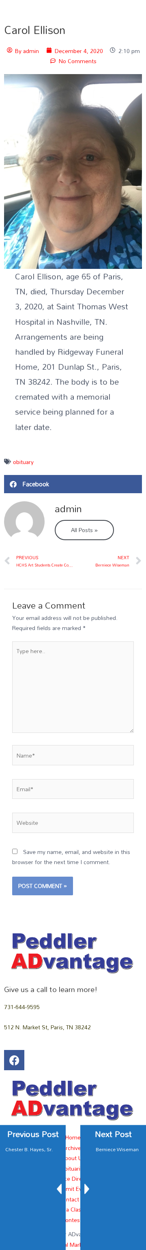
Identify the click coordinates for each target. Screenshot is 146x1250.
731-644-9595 (22, 1006)
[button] (73, 484)
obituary (23, 461)
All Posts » (84, 529)
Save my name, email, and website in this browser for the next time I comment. (71, 856)
